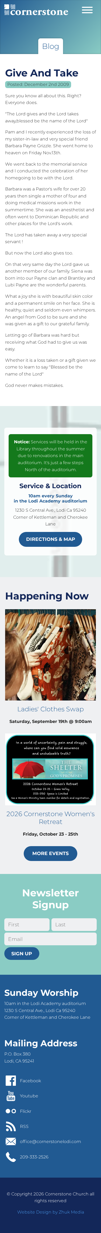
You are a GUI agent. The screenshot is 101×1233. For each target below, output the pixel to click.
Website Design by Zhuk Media (50, 1212)
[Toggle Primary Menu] (87, 9)
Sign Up (21, 953)
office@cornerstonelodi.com (50, 1141)
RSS (24, 1126)
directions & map (50, 539)
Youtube (29, 1095)
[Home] (36, 9)
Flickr (25, 1111)
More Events (50, 853)
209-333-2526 (34, 1157)
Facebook (30, 1080)
